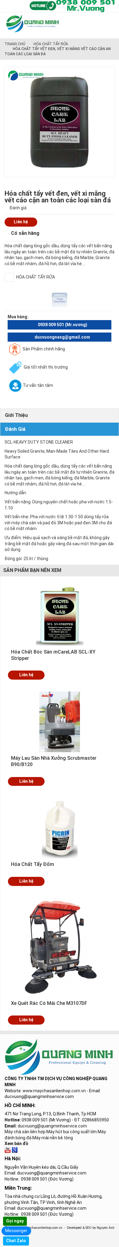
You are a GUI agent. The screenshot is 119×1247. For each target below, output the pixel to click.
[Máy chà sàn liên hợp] (15, 1149)
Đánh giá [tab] (15, 429)
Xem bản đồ (16, 1143)
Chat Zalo (16, 1240)
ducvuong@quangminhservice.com (52, 1126)
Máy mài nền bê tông (52, 1137)
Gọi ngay (15, 1220)
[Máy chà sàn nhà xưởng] (8, 1149)
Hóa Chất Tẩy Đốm (32, 864)
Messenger (16, 1230)
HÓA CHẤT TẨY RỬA (51, 44)
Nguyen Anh (105, 1228)
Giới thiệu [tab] (16, 415)
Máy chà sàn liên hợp (25, 1131)
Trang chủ (15, 44)
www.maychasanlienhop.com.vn (54, 1090)
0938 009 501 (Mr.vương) (62, 324)
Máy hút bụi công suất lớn (71, 1131)
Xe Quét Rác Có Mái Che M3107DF (49, 1003)
